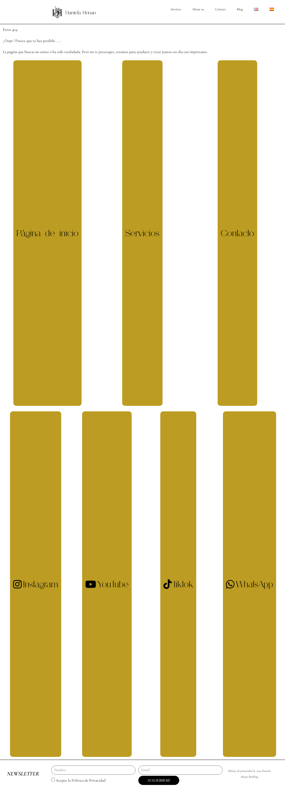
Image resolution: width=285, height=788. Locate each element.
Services (176, 9)
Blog (240, 9)
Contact (220, 9)
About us (198, 9)
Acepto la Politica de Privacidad (80, 780)
